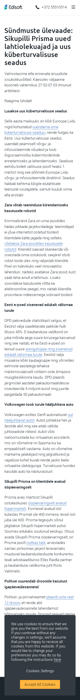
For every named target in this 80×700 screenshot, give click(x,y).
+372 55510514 (54, 7)
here (57, 659)
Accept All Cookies (40, 684)
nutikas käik (36, 542)
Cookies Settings (40, 671)
